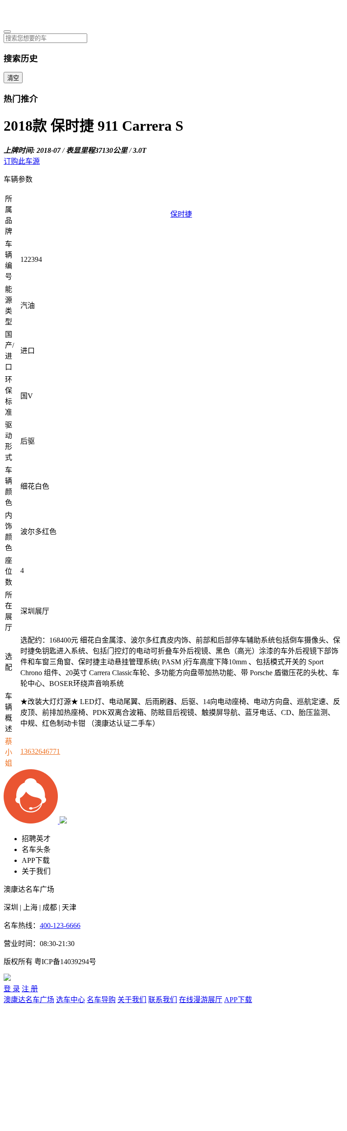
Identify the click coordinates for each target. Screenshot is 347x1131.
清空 (13, 78)
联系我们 (162, 999)
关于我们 (36, 871)
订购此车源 (22, 161)
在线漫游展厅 (200, 999)
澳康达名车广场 (29, 999)
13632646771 (40, 751)
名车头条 (36, 849)
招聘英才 (36, 838)
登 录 (12, 989)
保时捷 (181, 214)
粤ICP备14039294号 (65, 961)
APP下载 (36, 860)
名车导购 (101, 999)
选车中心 (70, 999)
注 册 (30, 989)
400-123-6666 (60, 925)
